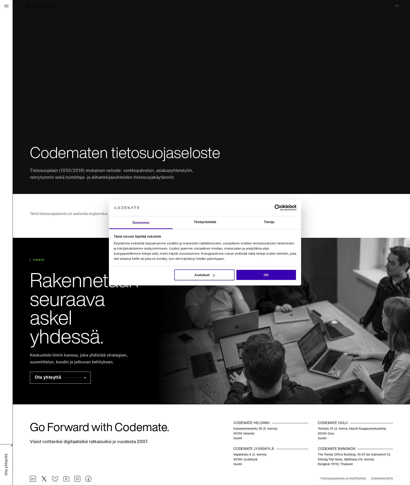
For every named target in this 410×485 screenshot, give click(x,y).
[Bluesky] (55, 479)
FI (390, 6)
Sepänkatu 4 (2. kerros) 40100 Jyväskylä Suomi (249, 459)
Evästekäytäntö (382, 479)
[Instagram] (77, 479)
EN (397, 6)
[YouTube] (66, 479)
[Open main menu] (6, 6)
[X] (44, 479)
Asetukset (202, 275)
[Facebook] (88, 479)
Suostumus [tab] (141, 222)
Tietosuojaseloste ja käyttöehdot (343, 479)
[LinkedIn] (33, 479)
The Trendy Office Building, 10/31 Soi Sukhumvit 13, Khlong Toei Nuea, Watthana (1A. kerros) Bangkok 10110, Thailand (354, 459)
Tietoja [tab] (269, 222)
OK (266, 275)
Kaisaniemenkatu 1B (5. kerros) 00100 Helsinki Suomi (255, 433)
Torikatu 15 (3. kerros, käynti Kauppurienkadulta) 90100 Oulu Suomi (352, 433)
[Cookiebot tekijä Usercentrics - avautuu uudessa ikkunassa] (277, 208)
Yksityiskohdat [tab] (205, 222)
